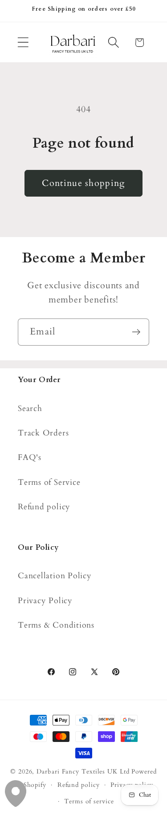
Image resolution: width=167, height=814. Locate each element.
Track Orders (43, 433)
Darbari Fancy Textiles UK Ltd (83, 771)
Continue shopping (83, 183)
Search (30, 408)
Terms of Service (49, 482)
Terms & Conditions (56, 625)
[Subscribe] (136, 332)
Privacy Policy (45, 600)
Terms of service (89, 801)
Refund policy (44, 506)
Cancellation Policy (55, 575)
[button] (23, 42)
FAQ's (29, 457)
